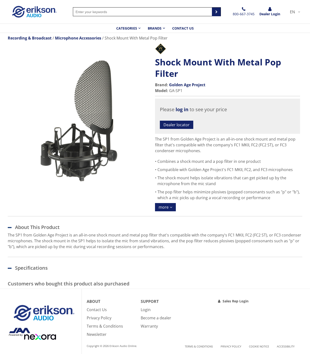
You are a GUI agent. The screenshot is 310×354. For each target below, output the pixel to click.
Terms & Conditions (105, 326)
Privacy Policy (99, 318)
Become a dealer (156, 318)
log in (182, 109)
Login (146, 309)
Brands (155, 28)
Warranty (149, 326)
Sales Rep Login (235, 301)
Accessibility (285, 346)
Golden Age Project (187, 84)
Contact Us (183, 28)
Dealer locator (176, 124)
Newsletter (97, 334)
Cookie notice (259, 346)
